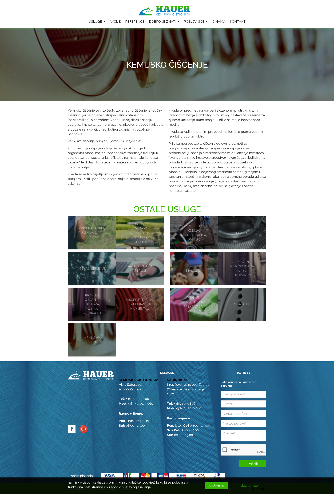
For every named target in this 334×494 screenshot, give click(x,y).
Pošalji (253, 464)
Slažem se (216, 486)
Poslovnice (194, 21)
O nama (218, 21)
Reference (135, 21)
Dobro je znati (162, 21)
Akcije (115, 21)
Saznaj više (249, 485)
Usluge (95, 21)
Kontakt (238, 21)
